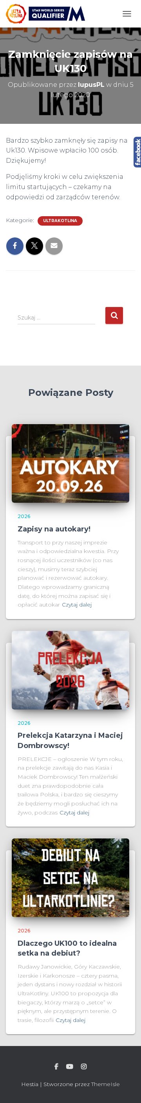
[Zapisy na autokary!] (70, 463)
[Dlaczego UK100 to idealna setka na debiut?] (70, 877)
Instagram (83, 1067)
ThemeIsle (105, 1084)
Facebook (56, 1067)
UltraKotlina (60, 220)
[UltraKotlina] (48, 14)
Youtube (69, 1067)
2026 (24, 516)
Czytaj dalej (77, 604)
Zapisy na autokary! (54, 529)
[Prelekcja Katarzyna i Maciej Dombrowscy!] (70, 669)
